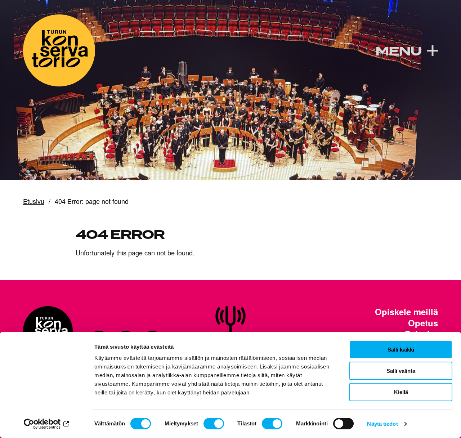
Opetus (423, 322)
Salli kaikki (401, 350)
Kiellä (401, 392)
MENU (398, 51)
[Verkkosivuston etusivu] (59, 50)
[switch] (213, 423)
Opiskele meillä (406, 311)
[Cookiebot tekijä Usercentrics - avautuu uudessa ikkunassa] (46, 424)
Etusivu (33, 201)
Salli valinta (400, 371)
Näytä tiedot (382, 424)
